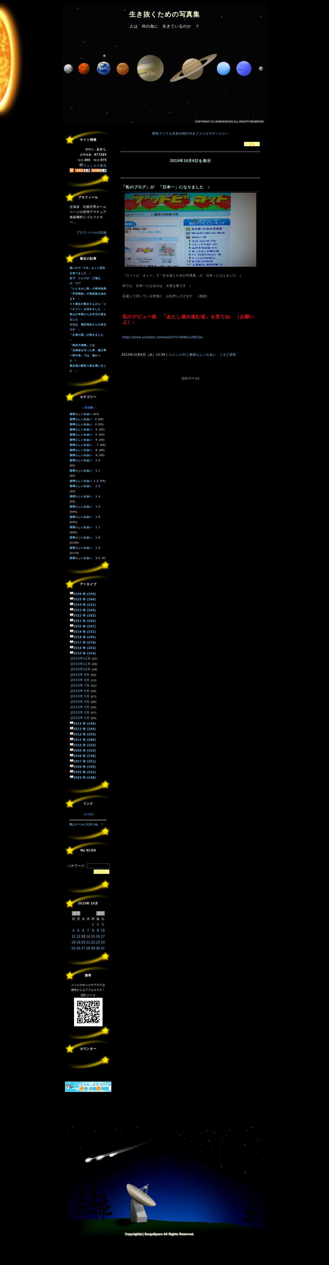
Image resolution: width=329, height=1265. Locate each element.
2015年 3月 (81, 707)
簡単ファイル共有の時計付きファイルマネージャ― (190, 133)
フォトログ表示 (95, 165)
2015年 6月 (81, 691)
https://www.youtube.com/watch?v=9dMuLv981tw (162, 337)
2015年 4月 (81, 701)
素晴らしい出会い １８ (207, 355)
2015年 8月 (81, 680)
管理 (232, 355)
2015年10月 (81, 669)
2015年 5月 (81, 696)
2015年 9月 (81, 674)
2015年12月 (81, 658)
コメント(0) (176, 355)
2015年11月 (81, 664)
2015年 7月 (81, 685)
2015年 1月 (81, 718)
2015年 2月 (81, 712)
